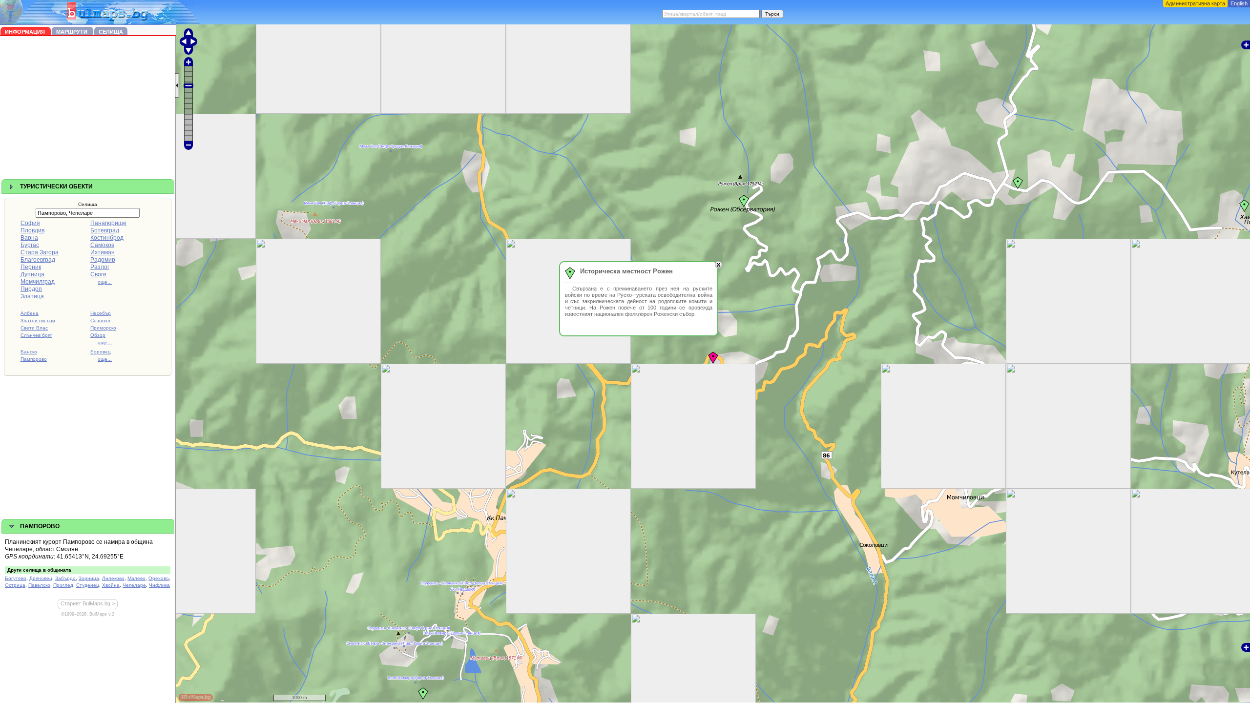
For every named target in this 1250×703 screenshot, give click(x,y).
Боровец (100, 351)
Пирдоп (31, 289)
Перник (31, 267)
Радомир (102, 259)
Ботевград (104, 230)
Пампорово (34, 359)
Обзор (97, 335)
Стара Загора (40, 252)
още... (105, 282)
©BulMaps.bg (196, 697)
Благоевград (38, 259)
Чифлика (159, 585)
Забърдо (65, 578)
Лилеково (113, 578)
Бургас (30, 245)
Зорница (89, 578)
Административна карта (1195, 3)
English (1239, 3)
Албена (30, 313)
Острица (15, 585)
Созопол (100, 320)
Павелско (39, 585)
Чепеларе (134, 585)
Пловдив (32, 230)
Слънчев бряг (36, 335)
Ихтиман (102, 252)
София (30, 223)
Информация (25, 32)
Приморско (103, 328)
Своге (98, 274)
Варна (29, 237)
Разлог (99, 267)
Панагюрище (108, 223)
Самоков (102, 245)
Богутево (15, 578)
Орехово (158, 578)
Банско (29, 351)
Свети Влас (34, 328)
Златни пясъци (38, 320)
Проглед (63, 585)
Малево (136, 578)
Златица (32, 296)
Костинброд (107, 237)
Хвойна (111, 585)
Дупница (32, 274)
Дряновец (40, 578)
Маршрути (72, 32)
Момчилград (38, 281)
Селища (111, 32)
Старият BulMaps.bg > (88, 603)
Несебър (100, 313)
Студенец (87, 585)
